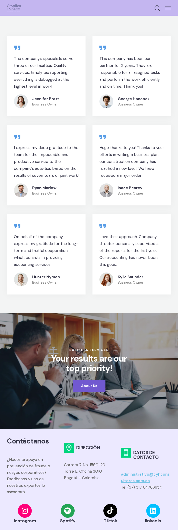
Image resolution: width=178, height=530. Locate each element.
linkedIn (153, 520)
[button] (168, 8)
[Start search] (157, 8)
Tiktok (110, 520)
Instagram (25, 520)
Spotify (68, 520)
